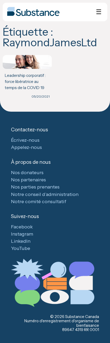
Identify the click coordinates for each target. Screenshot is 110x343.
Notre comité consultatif (38, 201)
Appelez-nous (26, 147)
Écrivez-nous (25, 140)
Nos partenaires (28, 180)
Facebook (22, 227)
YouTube (20, 248)
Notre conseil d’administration (44, 194)
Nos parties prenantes (35, 187)
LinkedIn (20, 241)
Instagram (22, 234)
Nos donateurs (27, 172)
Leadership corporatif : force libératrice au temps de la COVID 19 (25, 81)
